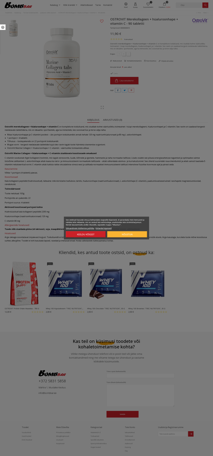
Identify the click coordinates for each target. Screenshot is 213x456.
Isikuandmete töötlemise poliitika (80, 228)
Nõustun (127, 234)
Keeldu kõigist (85, 234)
